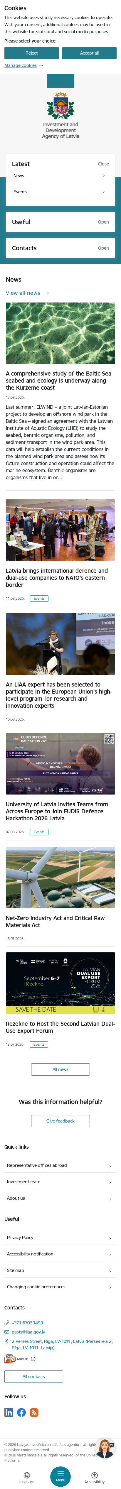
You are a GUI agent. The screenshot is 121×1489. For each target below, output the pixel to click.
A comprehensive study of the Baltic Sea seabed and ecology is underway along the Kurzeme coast (58, 380)
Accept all (89, 53)
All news (60, 1069)
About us (16, 1198)
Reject (32, 53)
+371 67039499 (27, 1323)
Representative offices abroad (37, 1165)
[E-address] (16, 1359)
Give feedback (60, 1121)
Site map (15, 1270)
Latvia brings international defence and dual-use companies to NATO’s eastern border (57, 577)
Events (39, 598)
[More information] (33, 1359)
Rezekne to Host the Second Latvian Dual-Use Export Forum (60, 1027)
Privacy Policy (20, 1237)
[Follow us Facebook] (21, 1412)
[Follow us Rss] (34, 1412)
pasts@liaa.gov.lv (28, 1332)
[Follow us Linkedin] (8, 1412)
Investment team (23, 1181)
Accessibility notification (30, 1254)
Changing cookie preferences (36, 1286)
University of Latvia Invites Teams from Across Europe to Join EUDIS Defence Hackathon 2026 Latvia (57, 811)
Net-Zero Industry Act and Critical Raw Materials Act (55, 922)
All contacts (34, 1376)
